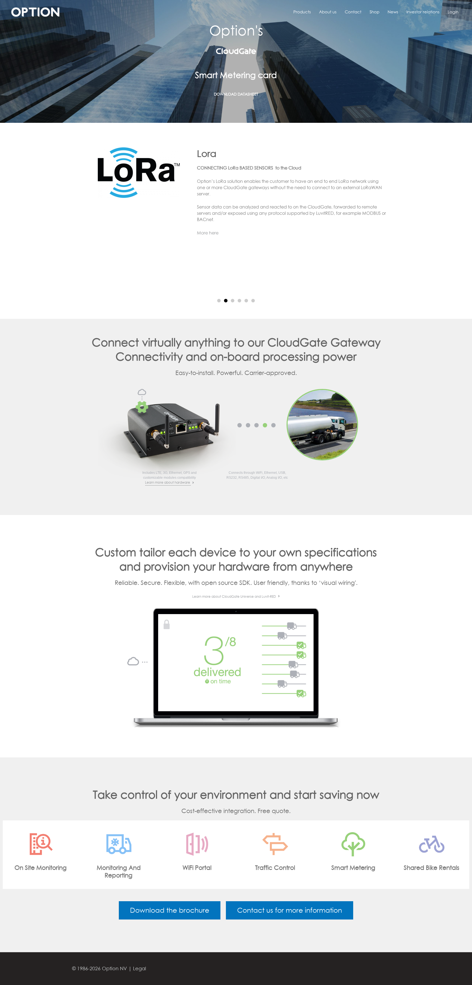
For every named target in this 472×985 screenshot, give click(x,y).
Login (453, 11)
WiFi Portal (118, 867)
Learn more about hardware (168, 482)
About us (328, 11)
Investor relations (422, 11)
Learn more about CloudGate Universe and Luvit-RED (234, 596)
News (393, 11)
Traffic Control (197, 867)
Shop (374, 11)
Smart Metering (275, 867)
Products (302, 11)
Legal (139, 968)
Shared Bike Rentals (353, 867)
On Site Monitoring (431, 867)
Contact (353, 11)
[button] (219, 300)
